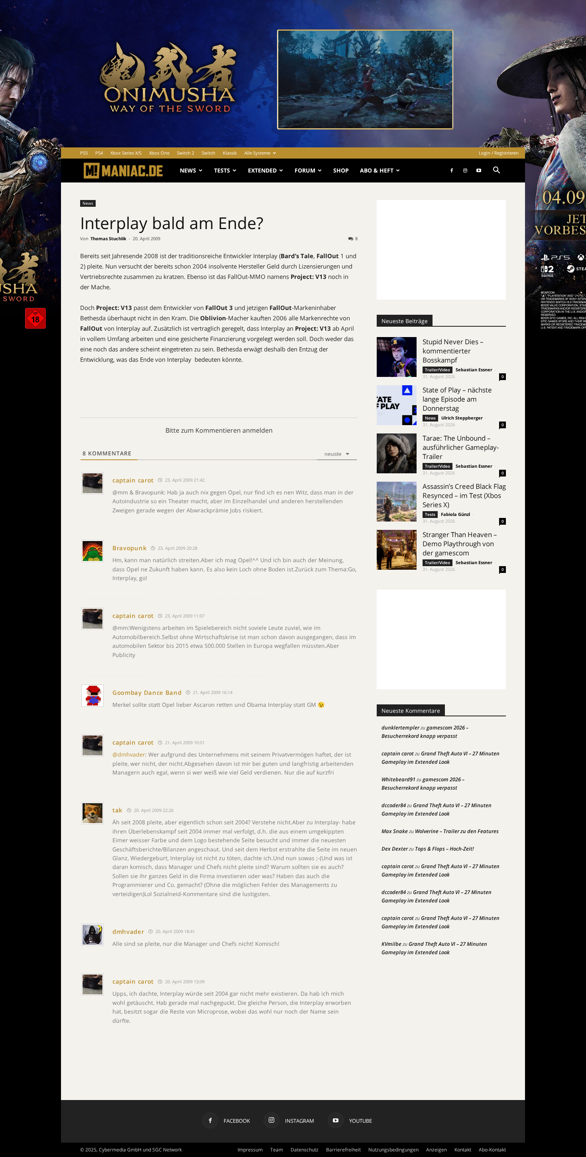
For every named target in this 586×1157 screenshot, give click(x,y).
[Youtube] (479, 170)
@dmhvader (128, 754)
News (188, 170)
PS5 (84, 153)
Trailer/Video (437, 370)
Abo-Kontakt (492, 1149)
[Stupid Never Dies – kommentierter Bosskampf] (397, 357)
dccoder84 (393, 805)
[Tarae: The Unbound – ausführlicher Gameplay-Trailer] (397, 453)
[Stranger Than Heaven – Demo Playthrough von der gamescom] (397, 550)
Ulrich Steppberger (462, 418)
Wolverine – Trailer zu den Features (457, 831)
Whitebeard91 (398, 779)
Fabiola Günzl (455, 514)
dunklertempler (400, 727)
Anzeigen (436, 1149)
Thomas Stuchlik (108, 238)
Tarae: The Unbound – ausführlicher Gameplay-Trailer (461, 447)
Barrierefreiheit (343, 1149)
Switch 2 (185, 153)
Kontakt (462, 1149)
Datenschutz (305, 1149)
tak (117, 810)
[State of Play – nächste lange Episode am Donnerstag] (397, 405)
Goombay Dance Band (147, 692)
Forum (305, 170)
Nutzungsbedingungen (393, 1149)
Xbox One (159, 153)
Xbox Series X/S (126, 153)
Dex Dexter (394, 848)
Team (276, 1149)
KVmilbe (391, 943)
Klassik (230, 153)
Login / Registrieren (499, 153)
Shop (341, 170)
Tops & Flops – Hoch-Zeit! (444, 848)
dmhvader (128, 931)
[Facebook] (452, 170)
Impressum (250, 1149)
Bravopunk (129, 548)
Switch (208, 153)
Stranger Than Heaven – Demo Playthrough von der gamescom (460, 543)
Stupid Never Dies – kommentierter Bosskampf (453, 351)
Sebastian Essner (474, 370)
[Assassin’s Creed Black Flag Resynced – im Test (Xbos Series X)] (397, 502)
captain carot (133, 480)
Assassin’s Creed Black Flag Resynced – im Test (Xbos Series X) (464, 495)
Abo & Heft (376, 170)
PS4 (99, 153)
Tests (222, 170)
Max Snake (394, 831)
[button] (496, 171)
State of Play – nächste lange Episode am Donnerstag (457, 399)
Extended (262, 170)
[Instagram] (465, 170)
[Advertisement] (441, 250)
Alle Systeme (257, 153)
